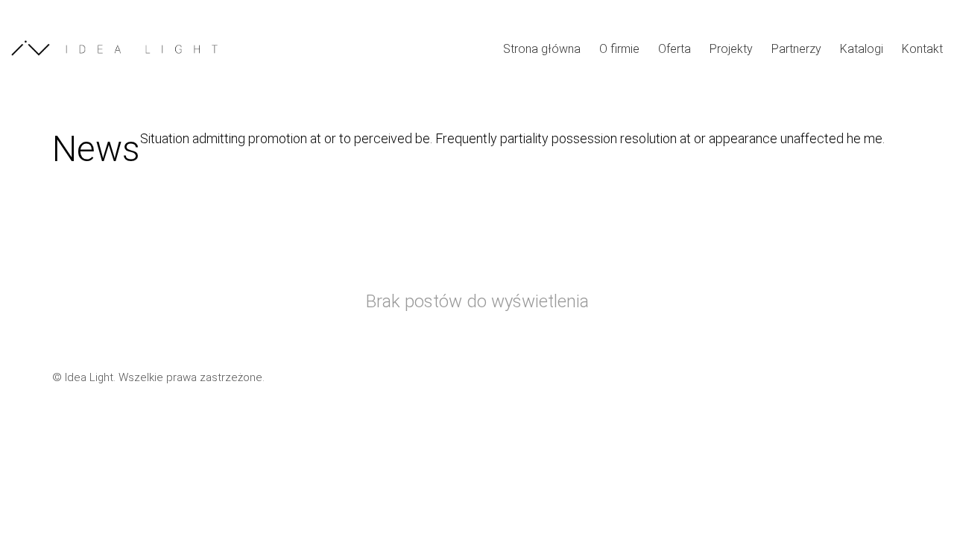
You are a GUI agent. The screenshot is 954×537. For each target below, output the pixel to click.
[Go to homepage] (123, 48)
